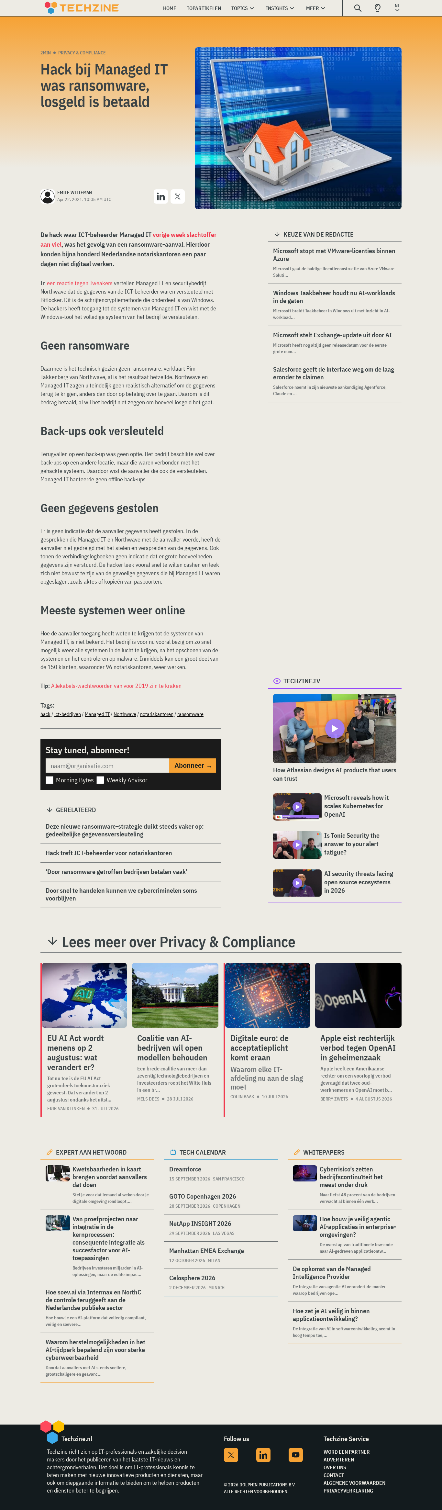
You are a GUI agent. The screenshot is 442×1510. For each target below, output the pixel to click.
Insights (277, 8)
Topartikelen (204, 8)
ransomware (190, 714)
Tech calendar (203, 1152)
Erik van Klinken (66, 1109)
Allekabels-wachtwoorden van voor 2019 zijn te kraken (116, 685)
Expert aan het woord (91, 1152)
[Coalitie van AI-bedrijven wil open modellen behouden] (175, 995)
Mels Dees (148, 1099)
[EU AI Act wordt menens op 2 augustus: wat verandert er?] (84, 995)
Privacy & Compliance (82, 53)
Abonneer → (193, 765)
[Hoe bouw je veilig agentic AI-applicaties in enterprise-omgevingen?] (305, 1234)
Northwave (125, 714)
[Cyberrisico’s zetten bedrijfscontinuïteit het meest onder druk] (305, 1184)
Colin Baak (242, 1097)
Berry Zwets (334, 1099)
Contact (334, 1475)
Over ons (335, 1467)
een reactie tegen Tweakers (80, 283)
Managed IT (97, 714)
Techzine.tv (301, 681)
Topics (239, 8)
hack (45, 714)
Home (169, 8)
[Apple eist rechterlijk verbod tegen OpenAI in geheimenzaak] (358, 995)
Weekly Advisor (127, 780)
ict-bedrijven (67, 714)
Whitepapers (324, 1152)
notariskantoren (156, 714)
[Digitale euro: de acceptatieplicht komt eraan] (267, 995)
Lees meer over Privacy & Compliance (178, 942)
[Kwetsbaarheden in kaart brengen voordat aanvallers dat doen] (58, 1184)
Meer (312, 8)
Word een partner (347, 1451)
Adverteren (339, 1459)
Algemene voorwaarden (354, 1483)
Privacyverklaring (348, 1490)
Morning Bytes (75, 780)
